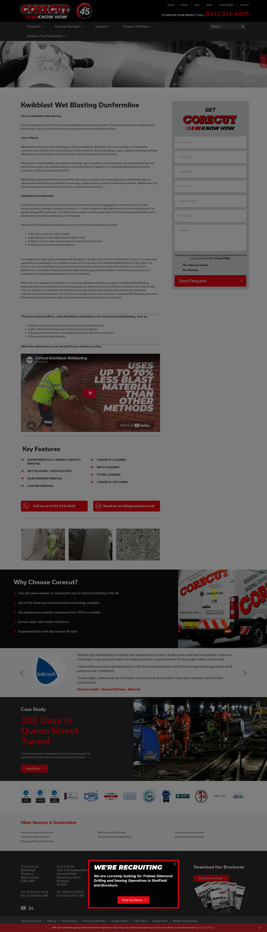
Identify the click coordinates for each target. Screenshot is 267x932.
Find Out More (132, 900)
